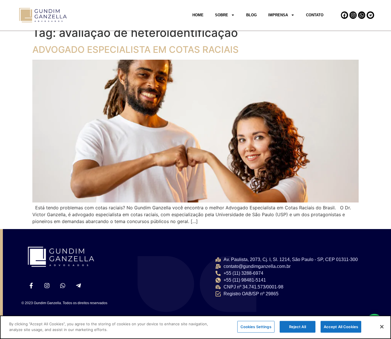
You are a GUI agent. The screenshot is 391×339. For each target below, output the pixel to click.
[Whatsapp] (361, 15)
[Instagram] (353, 15)
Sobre (221, 15)
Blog (251, 15)
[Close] (382, 326)
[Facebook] (344, 15)
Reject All (297, 326)
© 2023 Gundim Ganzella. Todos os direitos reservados (64, 303)
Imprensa (278, 15)
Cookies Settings (255, 326)
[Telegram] (370, 15)
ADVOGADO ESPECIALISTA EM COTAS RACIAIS (135, 49)
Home (198, 15)
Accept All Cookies (341, 326)
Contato (314, 15)
